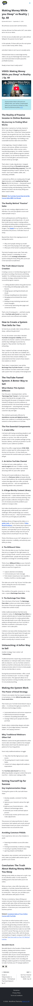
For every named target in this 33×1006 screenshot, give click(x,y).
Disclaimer (16, 990)
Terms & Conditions (16, 995)
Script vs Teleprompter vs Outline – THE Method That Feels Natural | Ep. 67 (8, 977)
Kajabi (12, 228)
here (21, 107)
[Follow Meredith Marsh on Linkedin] (6, 966)
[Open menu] (29, 3)
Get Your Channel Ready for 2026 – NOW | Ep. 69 (26, 975)
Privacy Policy (16, 993)
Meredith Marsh (7, 21)
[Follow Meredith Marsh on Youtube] (3, 966)
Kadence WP (26, 1001)
